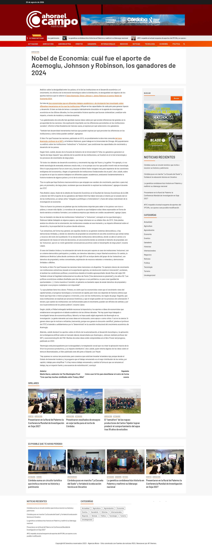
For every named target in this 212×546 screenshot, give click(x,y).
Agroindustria (64, 44)
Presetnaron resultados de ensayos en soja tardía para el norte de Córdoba (83, 423)
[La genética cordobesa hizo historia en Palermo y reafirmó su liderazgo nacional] (126, 461)
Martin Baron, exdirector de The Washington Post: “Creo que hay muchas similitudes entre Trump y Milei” (62, 374)
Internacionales (108, 44)
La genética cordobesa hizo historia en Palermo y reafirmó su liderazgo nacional (78, 38)
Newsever (140, 543)
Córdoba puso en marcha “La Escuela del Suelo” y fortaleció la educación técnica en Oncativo (85, 483)
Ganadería (92, 44)
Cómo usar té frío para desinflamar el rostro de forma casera (107, 374)
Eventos (79, 44)
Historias (147, 247)
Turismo (147, 271)
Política (176, 44)
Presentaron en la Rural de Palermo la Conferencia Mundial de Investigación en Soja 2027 (46, 423)
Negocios (124, 44)
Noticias (136, 44)
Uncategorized (149, 275)
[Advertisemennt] (133, 20)
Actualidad (33, 44)
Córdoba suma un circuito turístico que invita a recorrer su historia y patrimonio (45, 483)
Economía (164, 44)
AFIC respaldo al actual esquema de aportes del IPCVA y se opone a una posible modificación (151, 38)
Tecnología (150, 44)
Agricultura (48, 44)
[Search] (184, 44)
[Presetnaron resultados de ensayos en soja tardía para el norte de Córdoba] (84, 401)
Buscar (147, 93)
